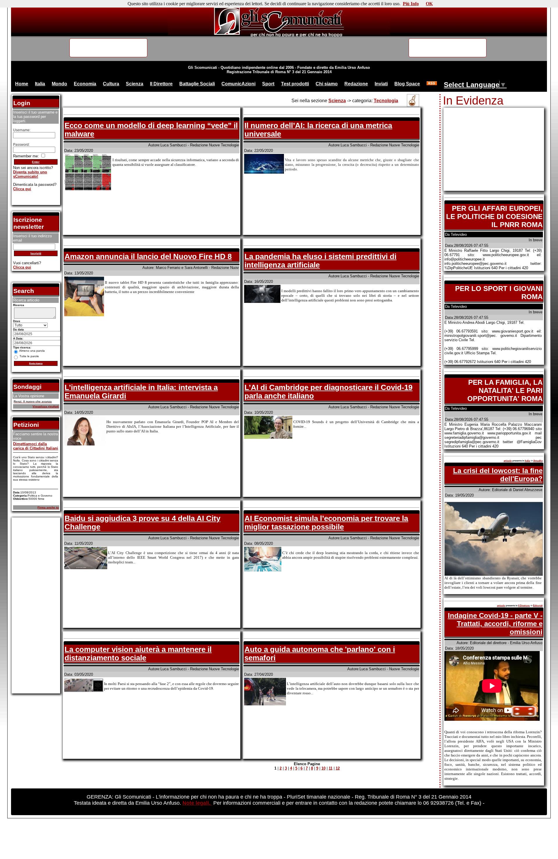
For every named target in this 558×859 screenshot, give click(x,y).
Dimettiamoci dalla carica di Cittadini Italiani (35, 446)
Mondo (59, 83)
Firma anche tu (48, 507)
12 (338, 768)
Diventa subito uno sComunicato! (30, 174)
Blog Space (407, 83)
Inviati (381, 83)
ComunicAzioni (238, 83)
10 (323, 768)
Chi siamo (327, 83)
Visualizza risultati (46, 406)
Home (21, 83)
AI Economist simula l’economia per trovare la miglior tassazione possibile (326, 522)
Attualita (538, 460)
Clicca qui (22, 189)
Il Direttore (161, 83)
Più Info (411, 3)
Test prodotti (295, 83)
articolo (508, 460)
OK (429, 3)
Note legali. (197, 803)
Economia (85, 83)
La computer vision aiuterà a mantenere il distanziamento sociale (138, 653)
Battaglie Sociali (197, 83)
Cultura (111, 83)
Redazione (356, 83)
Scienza (134, 83)
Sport (268, 83)
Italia (40, 83)
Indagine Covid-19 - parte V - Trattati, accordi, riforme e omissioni (495, 624)
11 (330, 768)
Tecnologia (386, 100)
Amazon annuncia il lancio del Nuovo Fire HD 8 (148, 256)
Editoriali (538, 605)
